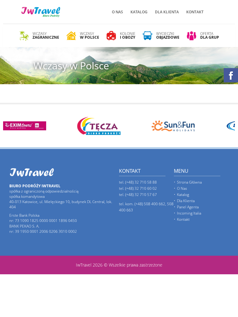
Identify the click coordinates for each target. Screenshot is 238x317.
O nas (117, 12)
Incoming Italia (189, 213)
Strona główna (189, 182)
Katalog (139, 12)
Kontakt (195, 12)
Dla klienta (167, 12)
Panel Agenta (188, 207)
